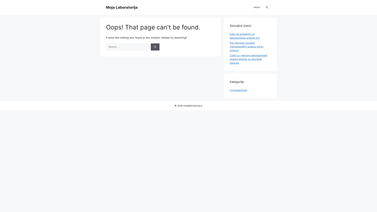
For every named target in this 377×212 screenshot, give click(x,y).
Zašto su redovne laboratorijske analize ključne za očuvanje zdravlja (248, 59)
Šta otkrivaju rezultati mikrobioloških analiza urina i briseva (247, 47)
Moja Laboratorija (122, 7)
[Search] (155, 46)
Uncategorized (238, 90)
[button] (267, 7)
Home (257, 7)
